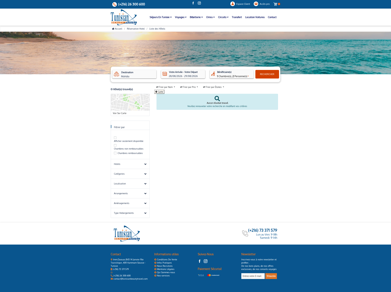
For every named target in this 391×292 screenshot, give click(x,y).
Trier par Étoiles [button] (213, 87)
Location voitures (255, 17)
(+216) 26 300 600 (131, 4)
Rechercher (267, 74)
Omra (209, 17)
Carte (160, 91)
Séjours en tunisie (160, 17)
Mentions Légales (165, 269)
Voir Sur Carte (119, 113)
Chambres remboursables (130, 153)
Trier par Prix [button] (189, 87)
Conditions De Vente (166, 259)
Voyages (180, 17)
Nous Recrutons (164, 266)
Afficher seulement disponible (128, 141)
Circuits (222, 17)
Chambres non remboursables (128, 148)
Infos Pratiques (164, 262)
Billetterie (195, 17)
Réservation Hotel (136, 28)
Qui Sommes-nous (165, 272)
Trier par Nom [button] (165, 87)
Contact (272, 17)
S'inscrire (271, 276)
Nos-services (163, 275)
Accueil (118, 28)
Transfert (237, 17)
